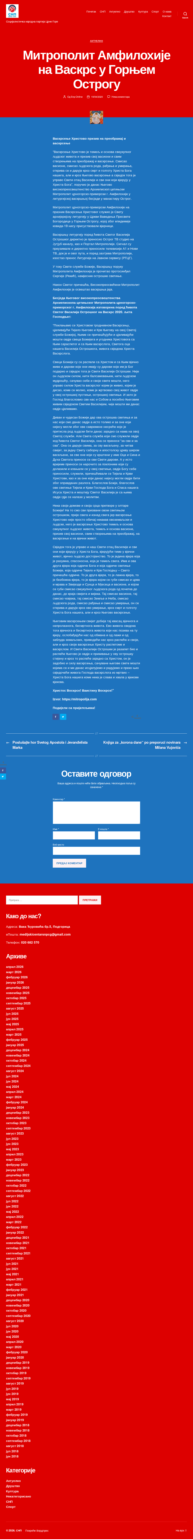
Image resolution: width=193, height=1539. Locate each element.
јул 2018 (12, 1451)
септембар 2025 (18, 1003)
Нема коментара (121, 96)
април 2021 (14, 1279)
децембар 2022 (17, 1175)
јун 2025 (12, 1018)
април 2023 (14, 1154)
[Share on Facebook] (56, 717)
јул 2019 (12, 1388)
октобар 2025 (16, 998)
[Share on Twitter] (63, 717)
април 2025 (14, 1029)
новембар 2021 (18, 1242)
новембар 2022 (18, 1180)
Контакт (166, 16)
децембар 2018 (17, 1425)
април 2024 (14, 1091)
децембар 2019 (17, 1362)
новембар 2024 (18, 1055)
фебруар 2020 (17, 1352)
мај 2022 (12, 1211)
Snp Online (76, 96)
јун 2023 (12, 1143)
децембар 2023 (17, 1112)
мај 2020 (12, 1336)
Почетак (91, 11)
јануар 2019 (15, 1419)
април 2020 (14, 1341)
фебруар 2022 (17, 1227)
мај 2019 (12, 1399)
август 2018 (15, 1445)
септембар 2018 (18, 1440)
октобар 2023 (16, 1123)
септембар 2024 (18, 1065)
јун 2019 (12, 1393)
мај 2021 (12, 1274)
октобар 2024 (16, 1060)
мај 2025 (12, 1024)
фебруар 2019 (17, 1414)
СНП (103, 11)
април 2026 (14, 966)
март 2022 (14, 1222)
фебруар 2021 (17, 1289)
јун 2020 (12, 1331)
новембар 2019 (18, 1367)
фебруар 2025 (17, 1039)
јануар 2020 (15, 1357)
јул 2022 (12, 1201)
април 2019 (14, 1404)
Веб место (58, 844)
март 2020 (14, 1347)
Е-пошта (103, 829)
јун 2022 (12, 1206)
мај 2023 (12, 1149)
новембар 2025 (18, 992)
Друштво (129, 11)
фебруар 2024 (17, 1102)
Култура (143, 11)
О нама (167, 11)
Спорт (155, 11)
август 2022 (15, 1195)
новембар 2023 (18, 1117)
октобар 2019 (16, 1373)
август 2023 (15, 1133)
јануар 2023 (15, 1169)
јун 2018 (12, 1456)
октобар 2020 (16, 1310)
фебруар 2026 (17, 977)
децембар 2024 (17, 1050)
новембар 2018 (18, 1430)
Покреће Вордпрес (37, 1530)
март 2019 (14, 1409)
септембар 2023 (18, 1128)
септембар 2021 (18, 1253)
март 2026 (14, 972)
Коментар (59, 799)
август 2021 (15, 1258)
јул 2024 (12, 1076)
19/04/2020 (97, 96)
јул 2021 (12, 1263)
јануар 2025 (15, 1044)
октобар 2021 (16, 1248)
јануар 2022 (15, 1232)
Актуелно (114, 11)
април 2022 (14, 1216)
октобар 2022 (16, 1185)
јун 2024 (12, 1081)
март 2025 (14, 1034)
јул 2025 (12, 1013)
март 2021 (14, 1284)
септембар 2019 (18, 1378)
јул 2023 (12, 1138)
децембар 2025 (17, 987)
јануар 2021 (15, 1294)
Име (56, 829)
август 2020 (15, 1320)
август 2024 (15, 1070)
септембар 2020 (18, 1315)
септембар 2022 (18, 1190)
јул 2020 (12, 1326)
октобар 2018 (16, 1435)
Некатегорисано (18, 1496)
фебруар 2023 (17, 1164)
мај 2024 (12, 1086)
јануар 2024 (15, 1107)
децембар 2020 (17, 1300)
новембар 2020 (18, 1305)
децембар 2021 (17, 1237)
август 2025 (15, 1008)
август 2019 (15, 1383)
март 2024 (14, 1097)
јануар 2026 (15, 982)
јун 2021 (12, 1268)
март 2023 (14, 1159)
